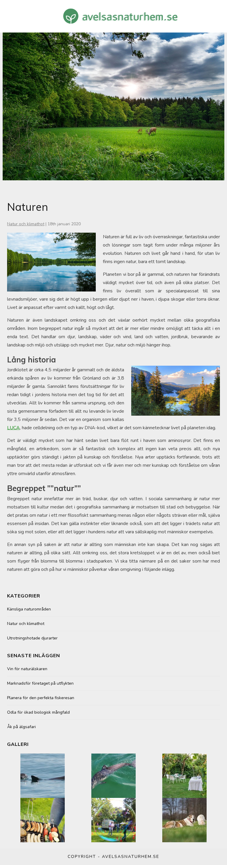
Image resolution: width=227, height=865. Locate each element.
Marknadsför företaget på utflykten (40, 683)
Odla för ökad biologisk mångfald (38, 712)
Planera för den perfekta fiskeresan (40, 698)
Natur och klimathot (25, 224)
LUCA (13, 428)
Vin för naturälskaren (27, 669)
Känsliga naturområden (29, 609)
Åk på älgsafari (21, 727)
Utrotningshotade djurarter (32, 638)
